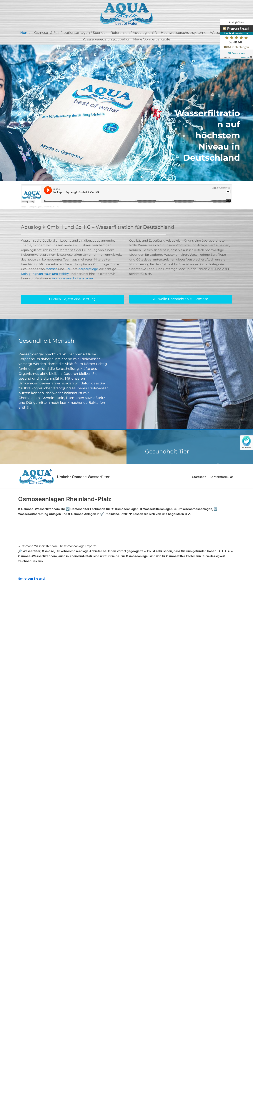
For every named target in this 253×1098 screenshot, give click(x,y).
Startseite (199, 477)
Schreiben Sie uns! (31, 578)
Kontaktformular (221, 477)
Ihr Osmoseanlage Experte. (78, 546)
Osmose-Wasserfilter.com (40, 546)
